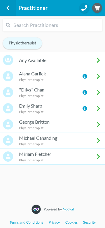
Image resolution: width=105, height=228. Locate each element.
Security (89, 222)
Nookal (68, 209)
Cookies (71, 222)
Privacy (54, 222)
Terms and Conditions (26, 222)
